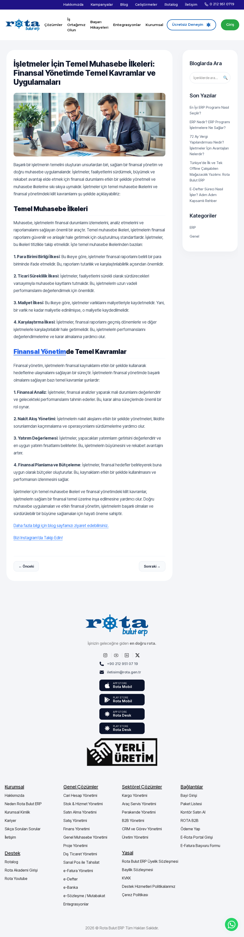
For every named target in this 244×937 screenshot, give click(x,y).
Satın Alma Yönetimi (80, 812)
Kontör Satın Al (193, 812)
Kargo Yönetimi (134, 795)
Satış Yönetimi (75, 820)
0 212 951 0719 (222, 4)
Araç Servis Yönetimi (139, 803)
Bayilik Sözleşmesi (137, 869)
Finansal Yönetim (40, 351)
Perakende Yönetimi (139, 812)
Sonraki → (152, 566)
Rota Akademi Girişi (21, 870)
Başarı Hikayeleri (99, 25)
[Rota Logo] (23, 24)
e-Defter (70, 879)
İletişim (191, 4)
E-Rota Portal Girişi (197, 837)
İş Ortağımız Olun (76, 24)
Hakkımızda (73, 4)
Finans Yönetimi (76, 828)
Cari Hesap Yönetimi (80, 795)
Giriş (230, 24)
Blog (124, 4)
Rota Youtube (16, 878)
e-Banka (70, 887)
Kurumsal (154, 24)
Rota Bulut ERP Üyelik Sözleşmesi (150, 861)
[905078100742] (231, 924)
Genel (194, 236)
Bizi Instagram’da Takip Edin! (38, 537)
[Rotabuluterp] (106, 655)
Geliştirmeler (146, 4)
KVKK (126, 878)
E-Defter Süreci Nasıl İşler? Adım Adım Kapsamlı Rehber (206, 195)
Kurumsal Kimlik (17, 812)
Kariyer (10, 820)
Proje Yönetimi (75, 845)
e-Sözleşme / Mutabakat (84, 895)
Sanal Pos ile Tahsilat (81, 862)
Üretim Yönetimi (135, 837)
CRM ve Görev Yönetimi (142, 828)
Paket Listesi (191, 803)
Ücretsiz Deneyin (187, 24)
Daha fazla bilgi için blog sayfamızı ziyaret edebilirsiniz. (61, 525)
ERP (193, 227)
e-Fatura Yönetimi (78, 870)
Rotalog (171, 4)
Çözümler (53, 24)
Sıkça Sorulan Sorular (23, 828)
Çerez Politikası (135, 894)
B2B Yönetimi (133, 820)
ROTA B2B (189, 820)
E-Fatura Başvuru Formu (200, 845)
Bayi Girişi (189, 795)
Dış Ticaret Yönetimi (80, 854)
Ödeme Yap (190, 828)
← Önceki (26, 566)
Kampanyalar (102, 4)
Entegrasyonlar (127, 24)
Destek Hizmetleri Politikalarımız (148, 886)
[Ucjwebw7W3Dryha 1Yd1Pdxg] (116, 655)
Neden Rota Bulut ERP (23, 803)
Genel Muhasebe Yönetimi (85, 837)
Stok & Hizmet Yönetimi (83, 803)
